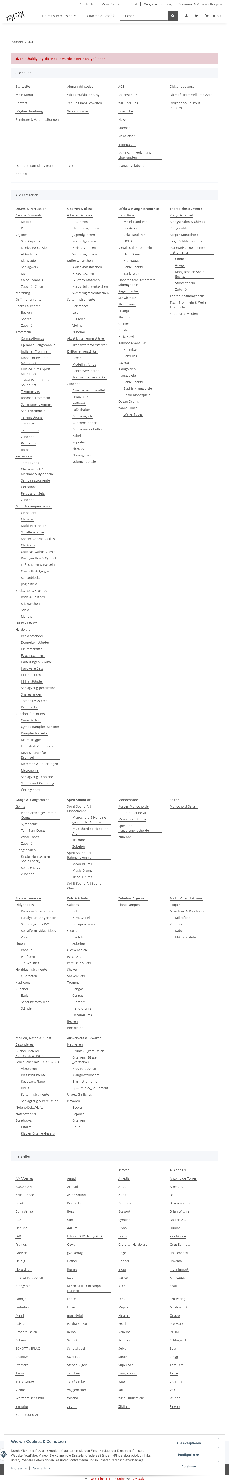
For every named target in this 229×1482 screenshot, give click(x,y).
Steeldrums (127, 304)
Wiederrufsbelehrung (83, 95)
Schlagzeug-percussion (38, 688)
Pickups (78, 448)
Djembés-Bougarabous (38, 345)
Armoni (72, 1186)
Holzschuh (23, 1269)
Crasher (124, 330)
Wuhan (175, 1398)
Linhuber (22, 1307)
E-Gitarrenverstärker (82, 351)
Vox (172, 1390)
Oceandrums (82, 1015)
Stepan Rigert (77, 1365)
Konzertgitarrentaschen (90, 286)
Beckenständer (32, 636)
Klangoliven (127, 369)
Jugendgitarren (83, 235)
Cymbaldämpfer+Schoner (40, 727)
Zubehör (27, 325)
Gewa (71, 1244)
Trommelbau (30, 391)
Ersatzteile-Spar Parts (37, 746)
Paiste (20, 1323)
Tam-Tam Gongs (33, 830)
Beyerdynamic (180, 1203)
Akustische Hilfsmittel (88, 390)
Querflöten (29, 976)
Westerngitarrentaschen (90, 293)
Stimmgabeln (185, 283)
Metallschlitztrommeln (135, 247)
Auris (122, 1195)
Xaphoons (23, 982)
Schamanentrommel (36, 404)
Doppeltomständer (35, 642)
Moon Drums (82, 864)
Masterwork (178, 1307)
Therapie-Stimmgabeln (187, 296)
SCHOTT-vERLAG (28, 1348)
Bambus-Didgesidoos (37, 911)
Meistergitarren (84, 247)
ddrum (72, 1228)
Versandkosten (78, 111)
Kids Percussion (84, 1068)
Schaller (124, 1340)
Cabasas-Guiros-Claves (38, 552)
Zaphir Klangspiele (138, 388)
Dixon (122, 1228)
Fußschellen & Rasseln (38, 564)
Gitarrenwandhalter (87, 429)
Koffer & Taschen (80, 260)
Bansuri (27, 950)
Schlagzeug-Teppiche (37, 777)
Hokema (176, 1261)
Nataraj (123, 1315)
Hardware (23, 629)
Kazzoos (124, 362)
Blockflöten (75, 1028)
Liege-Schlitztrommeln (186, 241)
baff (75, 911)
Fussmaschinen (32, 655)
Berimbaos (80, 306)
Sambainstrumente (35, 480)
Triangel (124, 311)
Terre (174, 1373)
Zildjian (123, 1406)
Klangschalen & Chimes (187, 222)
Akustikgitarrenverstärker (86, 338)
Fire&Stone (178, 1236)
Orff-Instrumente (28, 299)
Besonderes (24, 1044)
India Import (179, 1269)
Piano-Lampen (129, 905)
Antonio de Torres (183, 1178)
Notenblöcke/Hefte (30, 1107)
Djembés (79, 1002)
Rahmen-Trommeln (35, 398)
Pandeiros (28, 443)
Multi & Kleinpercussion (34, 506)
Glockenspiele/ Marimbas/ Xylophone (37, 471)
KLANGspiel (81, 917)
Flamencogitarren (85, 228)
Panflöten (28, 956)
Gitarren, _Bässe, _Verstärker (84, 1059)
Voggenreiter (76, 1390)
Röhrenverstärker (85, 371)
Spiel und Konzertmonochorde (133, 828)
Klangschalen (26, 850)
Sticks (25, 610)
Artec (122, 1186)
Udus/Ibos (28, 487)
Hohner (123, 1261)
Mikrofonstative (186, 937)
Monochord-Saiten (183, 806)
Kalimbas (131, 349)
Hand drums (81, 1008)
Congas (77, 995)
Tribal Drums (82, 877)
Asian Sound (76, 1195)
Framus (21, 1244)
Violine (77, 325)
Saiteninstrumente (81, 299)
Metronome (29, 770)
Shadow (22, 1357)
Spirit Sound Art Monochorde (79, 808)
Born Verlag (24, 1211)
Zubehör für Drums (30, 714)
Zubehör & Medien (184, 313)
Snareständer (31, 694)
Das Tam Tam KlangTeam (35, 165)
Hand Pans (126, 215)
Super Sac (125, 1365)
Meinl (25, 273)
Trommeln (23, 332)
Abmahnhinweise (80, 86)
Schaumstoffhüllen (35, 1002)
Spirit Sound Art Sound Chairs (84, 885)
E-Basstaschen (83, 273)
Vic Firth (176, 1381)
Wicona (72, 1398)
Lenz (121, 1299)
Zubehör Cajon (32, 286)
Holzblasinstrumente (31, 969)
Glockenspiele (77, 950)
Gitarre (26, 1127)
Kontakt (131, 4)
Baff (173, 1195)
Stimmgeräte (82, 455)
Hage (122, 1253)
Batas (25, 450)
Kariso (123, 1277)
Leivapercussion (84, 924)
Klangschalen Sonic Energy (189, 274)
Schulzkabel (76, 1348)
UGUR (128, 241)
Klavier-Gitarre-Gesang (38, 1133)
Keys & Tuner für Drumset (33, 755)
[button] (186, 15)
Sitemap (124, 128)
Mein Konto (110, 4)
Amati (71, 1178)
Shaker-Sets (76, 976)
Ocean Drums (128, 401)
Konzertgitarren (84, 241)
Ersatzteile (80, 397)
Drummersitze (31, 649)
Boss (70, 1211)
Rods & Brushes (33, 597)
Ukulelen (79, 319)
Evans (122, 1236)
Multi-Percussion (33, 526)
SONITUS (74, 1357)
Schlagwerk (29, 267)
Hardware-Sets (32, 668)
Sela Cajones (30, 241)
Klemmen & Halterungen (39, 764)
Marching (23, 293)
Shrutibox (125, 317)
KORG (122, 1286)
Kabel (76, 435)
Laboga (21, 1299)
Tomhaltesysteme (34, 701)
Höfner (72, 1261)
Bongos (77, 989)
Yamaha (22, 1406)
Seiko (122, 1348)
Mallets (26, 616)
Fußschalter (81, 410)
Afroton (123, 1170)
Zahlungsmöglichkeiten (84, 103)
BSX (18, 1220)
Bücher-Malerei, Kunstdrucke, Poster (31, 1053)
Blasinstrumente (33, 1075)
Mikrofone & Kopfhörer (187, 911)
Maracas (27, 519)
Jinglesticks (29, 584)
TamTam (73, 1373)
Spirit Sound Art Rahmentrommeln (80, 855)
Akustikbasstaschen (87, 267)
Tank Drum (132, 273)
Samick (72, 1340)
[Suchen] (173, 16)
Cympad (124, 1220)
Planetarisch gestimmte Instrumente (187, 249)
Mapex (26, 222)
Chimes (123, 323)
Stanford (22, 1365)
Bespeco (124, 1203)
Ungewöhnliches (79, 1094)
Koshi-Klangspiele (137, 395)
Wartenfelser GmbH (30, 1398)
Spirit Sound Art (136, 813)
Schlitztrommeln (33, 411)
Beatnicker (75, 1203)
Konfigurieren (188, 1455)
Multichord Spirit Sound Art (90, 831)
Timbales (28, 424)
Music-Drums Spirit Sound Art (35, 371)
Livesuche (125, 111)
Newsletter (126, 136)
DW (18, 1236)
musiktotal (75, 1315)
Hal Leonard (179, 1253)
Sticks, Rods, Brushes (31, 590)
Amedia (124, 1178)
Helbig (20, 1261)
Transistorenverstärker (89, 345)
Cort (70, 1220)
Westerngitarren (84, 254)
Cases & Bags (31, 720)
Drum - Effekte (26, 623)
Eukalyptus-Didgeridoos (39, 917)
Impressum (19, 1468)
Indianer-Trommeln (35, 351)
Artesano (176, 1186)
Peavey (175, 1406)
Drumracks (29, 707)
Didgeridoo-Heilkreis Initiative (185, 105)
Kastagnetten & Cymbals (39, 558)
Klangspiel (29, 260)
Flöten (20, 943)
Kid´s (25, 1088)
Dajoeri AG (178, 1220)
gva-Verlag (75, 1253)
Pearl (25, 228)
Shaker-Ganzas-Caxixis (38, 539)
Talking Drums (32, 417)
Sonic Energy (133, 267)
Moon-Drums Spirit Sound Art (35, 360)
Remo (71, 1332)
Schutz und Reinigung (37, 783)
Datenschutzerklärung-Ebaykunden (135, 154)
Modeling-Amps (84, 364)
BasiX (20, 1203)
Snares (26, 319)
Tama (20, 1373)
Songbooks (24, 1120)
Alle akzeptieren (188, 1443)
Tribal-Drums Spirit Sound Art (35, 382)
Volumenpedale (84, 461)
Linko (71, 1307)
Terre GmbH (25, 1381)
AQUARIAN (24, 1186)
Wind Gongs (30, 837)
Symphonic (29, 824)
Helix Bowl (126, 336)
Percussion (24, 456)
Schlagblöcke (30, 577)
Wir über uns (128, 103)
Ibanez (72, 1269)
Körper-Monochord (184, 235)
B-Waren (73, 1101)
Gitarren (73, 930)
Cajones (22, 235)
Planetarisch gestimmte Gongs (38, 815)
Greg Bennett (180, 1244)
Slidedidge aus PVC (35, 924)
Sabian (21, 1340)
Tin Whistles (30, 963)
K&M (70, 1277)
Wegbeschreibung (158, 4)
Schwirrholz (127, 298)
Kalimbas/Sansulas (132, 343)
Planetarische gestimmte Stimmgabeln (136, 282)
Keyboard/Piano (33, 1081)
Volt (121, 1390)
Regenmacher (128, 291)
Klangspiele (127, 375)
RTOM (174, 1332)
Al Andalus (29, 254)
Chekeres (28, 545)
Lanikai (72, 1299)
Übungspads (30, 790)
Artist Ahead (25, 1195)
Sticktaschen (30, 603)
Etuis (24, 995)
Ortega (175, 1315)
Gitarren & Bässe (79, 215)
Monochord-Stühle (132, 819)
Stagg (174, 1357)
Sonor (122, 1357)
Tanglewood (127, 1373)
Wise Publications (131, 1398)
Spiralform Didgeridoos (38, 930)
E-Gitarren (80, 222)
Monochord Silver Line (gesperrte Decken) (89, 819)
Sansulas (130, 356)
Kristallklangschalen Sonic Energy (36, 858)
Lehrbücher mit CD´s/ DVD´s (37, 1062)
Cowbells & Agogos (35, 571)
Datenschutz (41, 1468)
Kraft (173, 1286)
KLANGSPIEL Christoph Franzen (84, 1288)
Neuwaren (75, 1044)
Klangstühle (179, 228)
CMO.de (139, 1478)
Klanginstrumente (86, 1075)
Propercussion (26, 1332)
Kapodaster (81, 442)
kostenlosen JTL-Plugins (107, 1478)
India (122, 1269)
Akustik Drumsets (29, 215)
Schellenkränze (32, 532)
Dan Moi (22, 1228)
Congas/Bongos (32, 338)
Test (70, 165)
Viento (20, 1390)
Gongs (179, 265)
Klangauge (132, 260)
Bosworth (125, 1211)
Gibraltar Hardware (132, 1244)
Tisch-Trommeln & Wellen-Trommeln (190, 304)
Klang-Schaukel (181, 215)
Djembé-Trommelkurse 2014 (191, 95)
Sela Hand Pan (134, 235)
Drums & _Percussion (88, 1051)
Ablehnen (188, 1466)
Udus (76, 1127)
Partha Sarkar (77, 1323)
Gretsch (21, 1253)
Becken (26, 312)
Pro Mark (176, 1323)
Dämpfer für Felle (34, 733)
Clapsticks (28, 513)
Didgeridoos (25, 905)
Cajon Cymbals (32, 280)
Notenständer (26, 1114)
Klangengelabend (131, 165)
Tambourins (30, 430)
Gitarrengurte (82, 416)
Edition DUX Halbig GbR (84, 1236)
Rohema (124, 1332)
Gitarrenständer (84, 423)
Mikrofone (182, 917)
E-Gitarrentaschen (86, 280)
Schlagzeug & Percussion (39, 1101)
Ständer (27, 1008)
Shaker (72, 969)
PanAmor (130, 228)
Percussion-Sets (33, 493)
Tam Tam (177, 1365)
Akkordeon (29, 1068)
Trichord (78, 840)
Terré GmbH (76, 1381)
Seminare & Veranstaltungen (200, 4)
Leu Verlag (177, 1299)
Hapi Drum (132, 254)
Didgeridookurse (182, 86)
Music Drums (82, 870)
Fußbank (78, 403)
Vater (122, 1381)
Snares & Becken (28, 306)
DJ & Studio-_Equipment (90, 1088)
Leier (76, 312)
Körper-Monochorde (133, 806)
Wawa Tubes (127, 408)
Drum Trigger (31, 740)
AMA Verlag (24, 1178)
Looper (175, 905)
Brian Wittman (180, 1211)
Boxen (77, 358)
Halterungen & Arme (36, 662)
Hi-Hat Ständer (32, 681)
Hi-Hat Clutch (31, 675)
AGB (121, 86)
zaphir (72, 1406)
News (122, 119)
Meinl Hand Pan (136, 222)
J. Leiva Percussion (35, 247)
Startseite (87, 4)
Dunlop (175, 1228)
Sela (173, 1348)
